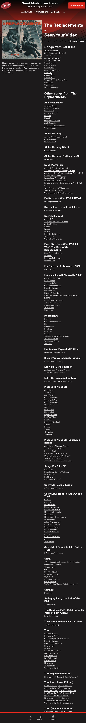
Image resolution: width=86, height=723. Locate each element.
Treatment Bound (51, 339)
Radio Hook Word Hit (52, 479)
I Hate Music (49, 515)
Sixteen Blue (49, 75)
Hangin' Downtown (52, 510)
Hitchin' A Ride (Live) (52, 293)
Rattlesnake (49, 534)
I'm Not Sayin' (49, 475)
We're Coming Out (51, 88)
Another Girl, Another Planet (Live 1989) (60, 171)
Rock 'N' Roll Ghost (52, 234)
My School (48, 577)
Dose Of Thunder (51, 288)
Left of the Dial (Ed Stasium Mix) (57, 696)
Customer (48, 502)
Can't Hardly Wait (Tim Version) (56, 639)
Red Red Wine (50, 417)
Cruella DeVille (50, 139)
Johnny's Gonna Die (52, 303)
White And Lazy (50, 582)
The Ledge (48, 432)
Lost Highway (49, 477)
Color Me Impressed (52, 286)
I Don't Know (49, 405)
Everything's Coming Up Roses (56, 472)
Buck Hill (48, 319)
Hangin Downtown (51, 507)
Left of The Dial (50, 661)
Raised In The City (51, 532)
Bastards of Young (51, 634)
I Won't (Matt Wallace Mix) (54, 178)
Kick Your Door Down (52, 524)
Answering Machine (52, 58)
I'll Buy (47, 648)
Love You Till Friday (51, 527)
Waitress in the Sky (51, 668)
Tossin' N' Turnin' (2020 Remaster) (57, 461)
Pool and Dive (49, 261)
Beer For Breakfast (51, 451)
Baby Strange (49, 281)
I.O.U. (46, 407)
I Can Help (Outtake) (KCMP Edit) (57, 456)
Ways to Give (43, 12)
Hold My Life (49, 270)
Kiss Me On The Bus (52, 305)
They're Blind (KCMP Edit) (54, 190)
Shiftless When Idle (52, 537)
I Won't (47, 227)
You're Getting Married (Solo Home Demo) (61, 584)
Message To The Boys (52, 258)
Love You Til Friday (51, 616)
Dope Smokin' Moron (52, 565)
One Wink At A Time (52, 121)
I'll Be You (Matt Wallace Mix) (55, 181)
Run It (46, 334)
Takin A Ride (49, 308)
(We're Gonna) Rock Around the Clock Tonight (62, 562)
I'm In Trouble (49, 520)
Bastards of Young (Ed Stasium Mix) (58, 686)
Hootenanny (49, 327)
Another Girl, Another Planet (55, 137)
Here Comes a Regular (53, 253)
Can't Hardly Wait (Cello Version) (57, 688)
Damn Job (48, 593)
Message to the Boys (52, 202)
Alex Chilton (49, 390)
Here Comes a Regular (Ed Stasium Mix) (60, 691)
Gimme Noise (49, 567)
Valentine (48, 434)
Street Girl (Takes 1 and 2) (54, 373)
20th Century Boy (51, 51)
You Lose (48, 344)
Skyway (47, 425)
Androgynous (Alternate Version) (57, 370)
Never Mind (49, 410)
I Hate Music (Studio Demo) (55, 517)
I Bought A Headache (52, 512)
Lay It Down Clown (51, 653)
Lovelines (48, 329)
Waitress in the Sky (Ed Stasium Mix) (58, 703)
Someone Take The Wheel (54, 126)
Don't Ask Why (50, 505)
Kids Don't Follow (51, 574)
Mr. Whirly (48, 331)
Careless (47, 500)
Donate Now (77, 5)
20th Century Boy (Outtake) (55, 53)
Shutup (47, 539)
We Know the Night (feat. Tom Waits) (58, 193)
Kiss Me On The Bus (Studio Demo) (58, 712)
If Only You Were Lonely (53, 300)
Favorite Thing (49, 68)
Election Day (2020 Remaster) (56, 453)
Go (45, 569)
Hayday (47, 324)
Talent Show (49, 236)
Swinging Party (50, 605)
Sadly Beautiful (50, 123)
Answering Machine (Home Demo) (58, 381)
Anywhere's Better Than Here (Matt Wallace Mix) (63, 173)
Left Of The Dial (50, 656)
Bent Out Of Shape (51, 108)
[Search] (64, 11)
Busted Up (48, 470)
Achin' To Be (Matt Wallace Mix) (56, 168)
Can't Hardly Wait (51, 283)
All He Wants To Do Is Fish (54, 449)
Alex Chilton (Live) (51, 625)
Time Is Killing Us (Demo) (54, 458)
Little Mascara (50, 663)
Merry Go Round (51, 113)
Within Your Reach (51, 341)
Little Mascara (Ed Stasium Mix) (56, 698)
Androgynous (49, 56)
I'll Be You (48, 232)
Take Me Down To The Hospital (56, 336)
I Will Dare (48, 73)
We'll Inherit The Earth (53, 239)
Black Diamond (50, 63)
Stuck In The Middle (52, 579)
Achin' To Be (49, 219)
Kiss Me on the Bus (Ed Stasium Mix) (59, 693)
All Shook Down (50, 106)
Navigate (28, 12)
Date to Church (50, 142)
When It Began (50, 128)
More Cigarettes (50, 529)
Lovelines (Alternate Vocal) (54, 352)
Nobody (47, 116)
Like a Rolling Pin (51, 159)
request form (8, 73)
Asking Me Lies (50, 224)
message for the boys (52, 211)
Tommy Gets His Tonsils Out (55, 80)
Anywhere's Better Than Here (56, 222)
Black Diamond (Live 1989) (55, 176)
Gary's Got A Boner (52, 70)
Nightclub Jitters (50, 415)
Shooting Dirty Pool (52, 422)
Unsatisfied (48, 83)
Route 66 (48, 420)
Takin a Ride (49, 542)
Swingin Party (49, 666)
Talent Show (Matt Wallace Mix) (56, 188)
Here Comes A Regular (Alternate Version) (61, 677)
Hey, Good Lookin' (51, 572)
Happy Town (49, 111)
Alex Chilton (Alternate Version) (56, 446)
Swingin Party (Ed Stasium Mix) (56, 701)
